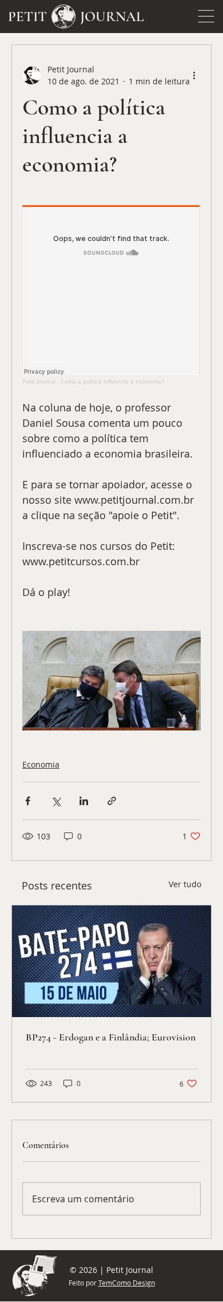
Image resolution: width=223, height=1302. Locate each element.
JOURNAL (112, 16)
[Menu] (206, 16)
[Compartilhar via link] (111, 800)
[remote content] (111, 295)
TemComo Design (126, 1282)
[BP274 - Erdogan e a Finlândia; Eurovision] (111, 961)
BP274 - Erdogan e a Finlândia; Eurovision (111, 1037)
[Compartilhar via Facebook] (27, 800)
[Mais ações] (194, 75)
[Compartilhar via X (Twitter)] (55, 800)
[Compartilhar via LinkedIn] (83, 800)
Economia (40, 764)
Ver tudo (185, 884)
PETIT (27, 16)
